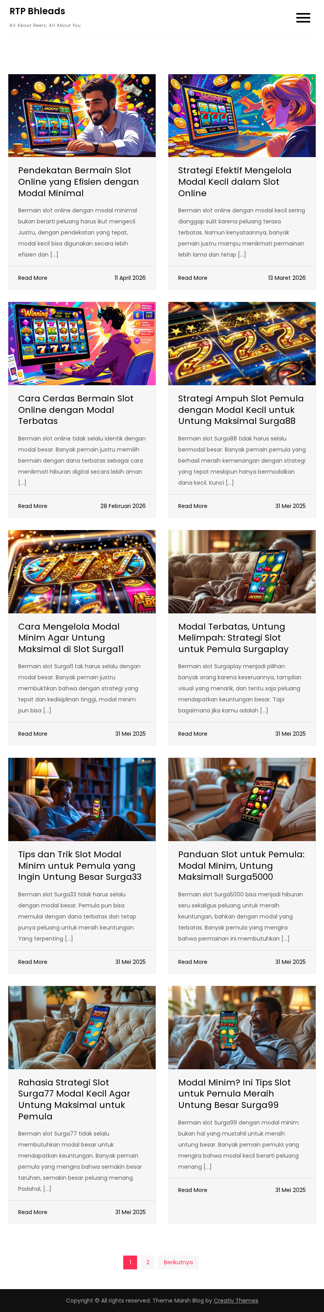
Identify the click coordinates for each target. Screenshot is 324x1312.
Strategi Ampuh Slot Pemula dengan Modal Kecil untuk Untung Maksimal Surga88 (241, 409)
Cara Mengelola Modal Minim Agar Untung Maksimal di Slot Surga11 (71, 637)
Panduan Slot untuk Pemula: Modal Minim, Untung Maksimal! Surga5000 (241, 865)
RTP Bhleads (37, 11)
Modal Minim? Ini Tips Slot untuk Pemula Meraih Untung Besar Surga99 (234, 1093)
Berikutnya (178, 1262)
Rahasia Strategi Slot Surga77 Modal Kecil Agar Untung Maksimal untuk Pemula (74, 1099)
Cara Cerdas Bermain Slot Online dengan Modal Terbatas (76, 409)
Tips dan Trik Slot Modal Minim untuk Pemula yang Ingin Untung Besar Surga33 (79, 865)
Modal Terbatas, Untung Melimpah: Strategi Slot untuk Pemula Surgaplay (233, 637)
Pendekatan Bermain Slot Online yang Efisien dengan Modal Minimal (78, 181)
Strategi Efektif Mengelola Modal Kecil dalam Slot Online (235, 181)
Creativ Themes (236, 1301)
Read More (32, 278)
